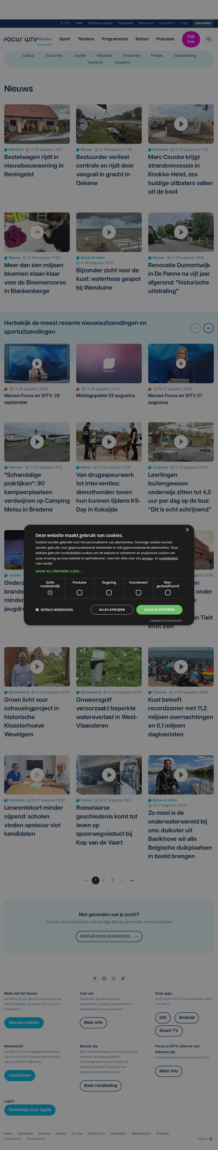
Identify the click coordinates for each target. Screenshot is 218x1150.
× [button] (187, 529)
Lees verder (44, 563)
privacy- (148, 558)
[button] (109, 571)
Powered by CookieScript (166, 620)
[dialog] (109, 575)
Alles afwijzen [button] (112, 609)
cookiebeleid (168, 558)
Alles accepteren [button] (159, 609)
